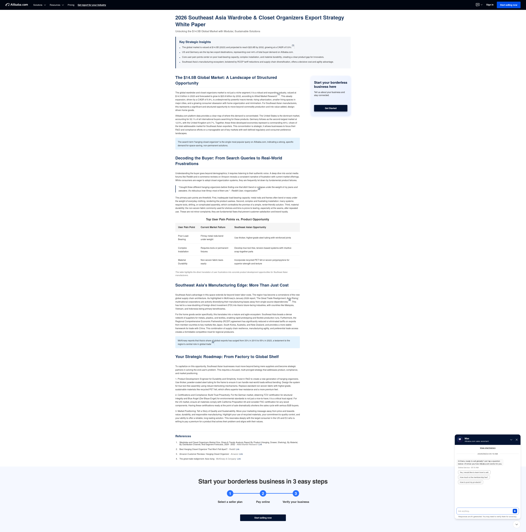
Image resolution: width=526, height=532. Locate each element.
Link (260, 444)
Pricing (71, 4)
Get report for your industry (92, 4)
